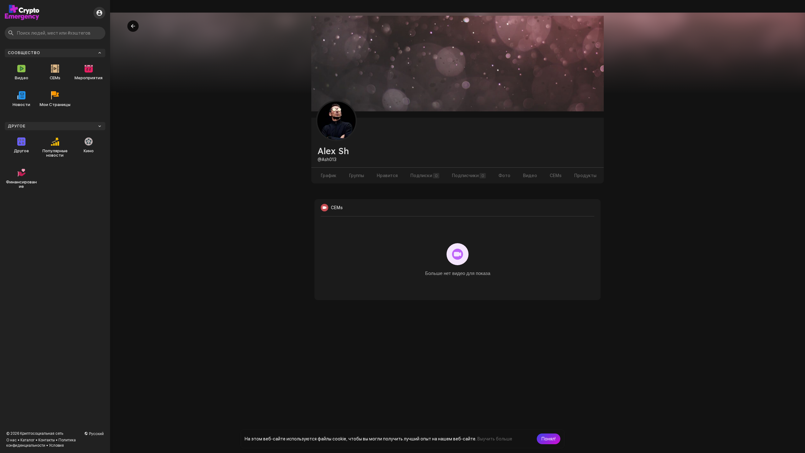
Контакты (46, 440)
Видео (21, 77)
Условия (56, 445)
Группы (356, 175)
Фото (504, 175)
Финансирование (21, 184)
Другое (21, 150)
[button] (548, 438)
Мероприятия (89, 77)
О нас (11, 440)
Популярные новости (55, 153)
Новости (21, 104)
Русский (96, 434)
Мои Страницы (55, 104)
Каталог (27, 440)
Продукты (585, 175)
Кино (89, 150)
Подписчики (468, 175)
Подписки (424, 175)
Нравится (387, 175)
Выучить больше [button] (494, 438)
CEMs (55, 77)
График (328, 175)
